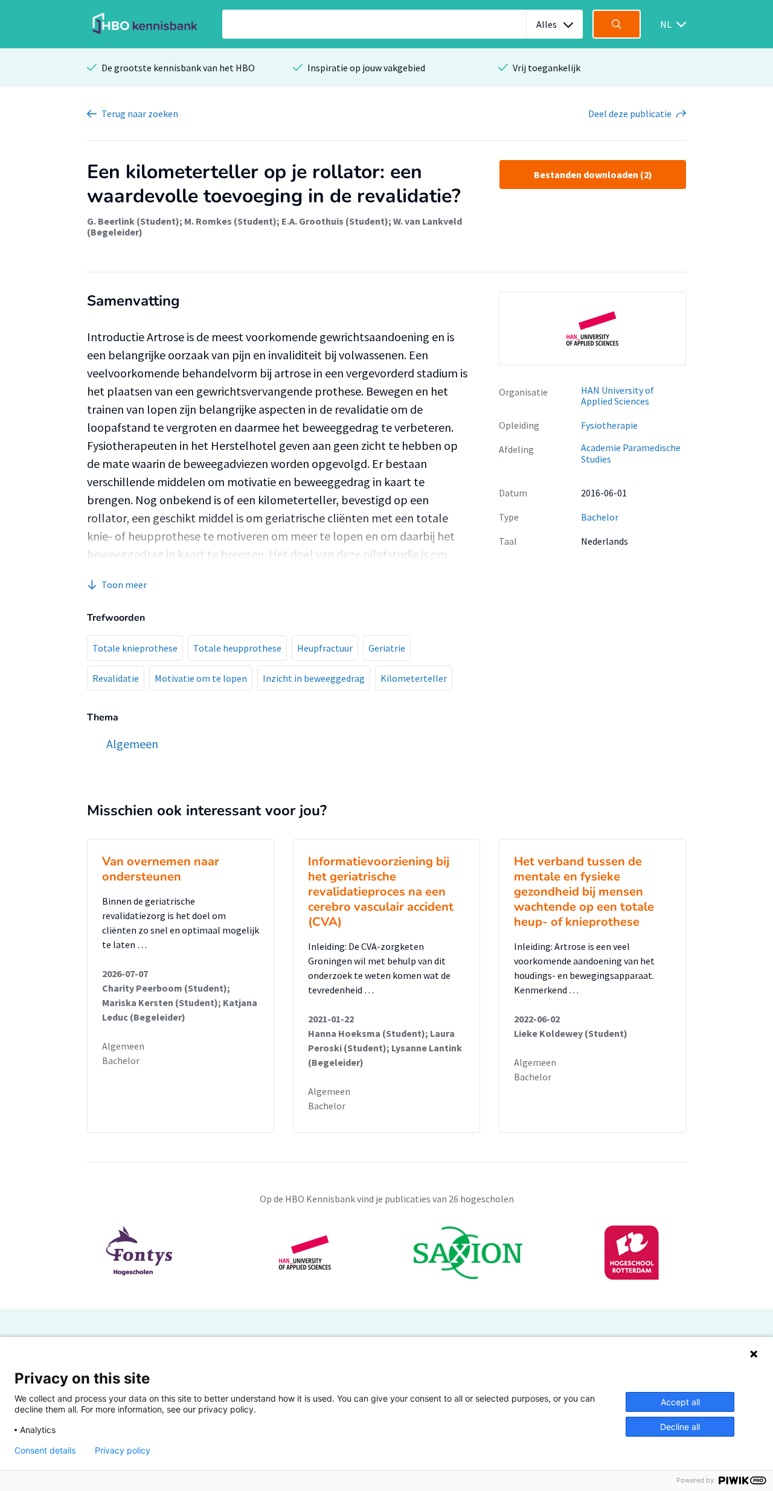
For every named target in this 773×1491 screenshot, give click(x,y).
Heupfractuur (325, 648)
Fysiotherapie (609, 425)
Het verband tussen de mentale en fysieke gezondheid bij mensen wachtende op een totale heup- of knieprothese (584, 891)
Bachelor (599, 516)
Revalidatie (115, 678)
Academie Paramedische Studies (631, 453)
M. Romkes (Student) (230, 221)
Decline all (680, 1427)
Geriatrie (386, 648)
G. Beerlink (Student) (133, 221)
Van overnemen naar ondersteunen (160, 869)
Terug (139, 113)
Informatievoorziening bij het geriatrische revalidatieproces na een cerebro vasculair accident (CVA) (381, 891)
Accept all (680, 1402)
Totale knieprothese (135, 648)
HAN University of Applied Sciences (617, 396)
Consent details (44, 1450)
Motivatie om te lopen (201, 678)
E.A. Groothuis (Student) (334, 221)
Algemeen (123, 1046)
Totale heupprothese (237, 648)
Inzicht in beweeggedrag (314, 678)
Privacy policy (122, 1450)
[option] (592, 328)
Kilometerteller (413, 678)
